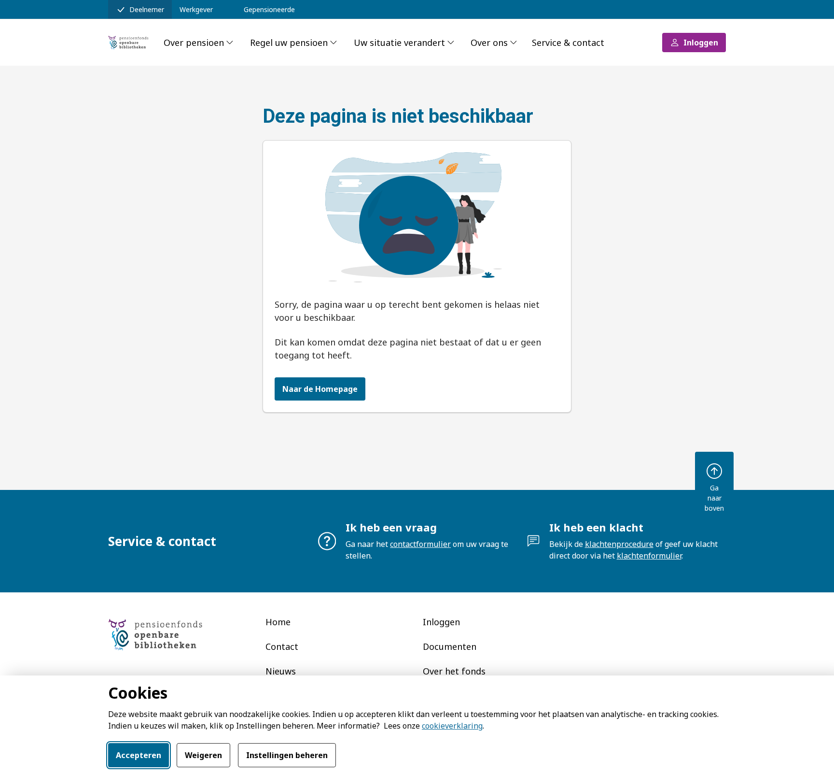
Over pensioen (194, 42)
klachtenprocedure (619, 544)
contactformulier (420, 544)
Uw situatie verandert (399, 42)
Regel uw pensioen (289, 42)
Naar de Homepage (320, 389)
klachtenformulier (649, 555)
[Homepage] (130, 42)
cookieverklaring (452, 725)
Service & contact (568, 42)
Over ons (489, 42)
